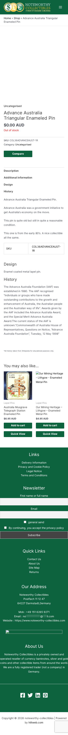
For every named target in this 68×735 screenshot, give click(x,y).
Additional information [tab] (18, 177)
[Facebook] (22, 695)
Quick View (18, 433)
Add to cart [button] (18, 425)
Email (34, 508)
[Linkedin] (37, 695)
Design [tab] (8, 184)
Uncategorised (13, 106)
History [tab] (8, 191)
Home (7, 18)
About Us (34, 563)
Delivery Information (34, 462)
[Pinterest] (45, 695)
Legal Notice (34, 471)
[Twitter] (30, 695)
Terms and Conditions (34, 475)
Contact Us (34, 559)
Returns (34, 572)
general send (35, 522)
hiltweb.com (36, 722)
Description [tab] (11, 170)
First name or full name (34, 495)
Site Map (34, 567)
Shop (17, 18)
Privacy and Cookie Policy (34, 466)
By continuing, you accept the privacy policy (36, 527)
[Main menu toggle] (60, 7)
